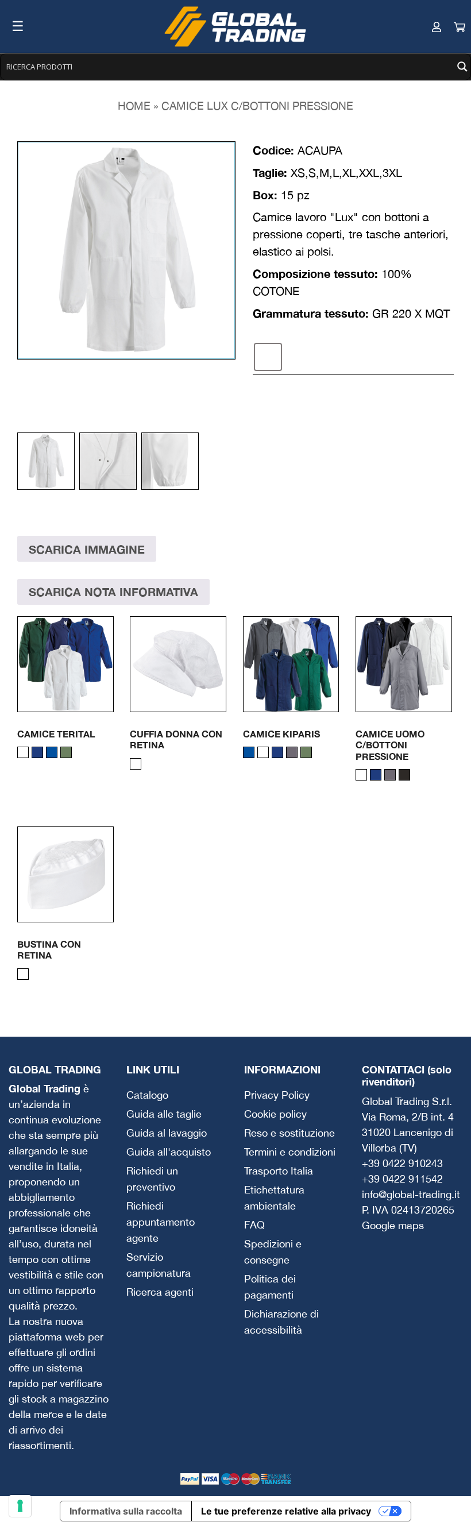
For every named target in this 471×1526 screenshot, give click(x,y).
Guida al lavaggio (166, 1133)
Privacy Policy (277, 1095)
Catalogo (147, 1095)
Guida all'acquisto (168, 1152)
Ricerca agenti (160, 1292)
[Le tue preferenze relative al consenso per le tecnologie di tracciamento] (20, 1506)
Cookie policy (275, 1114)
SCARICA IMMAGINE (87, 549)
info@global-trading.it (411, 1194)
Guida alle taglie (164, 1114)
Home (134, 105)
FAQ (254, 1225)
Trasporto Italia (278, 1171)
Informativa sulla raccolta (126, 1511)
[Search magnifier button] (462, 67)
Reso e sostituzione (289, 1133)
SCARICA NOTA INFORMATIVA (113, 591)
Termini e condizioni (289, 1152)
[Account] (425, 26)
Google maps (393, 1225)
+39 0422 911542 (402, 1179)
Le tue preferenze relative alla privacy (286, 1511)
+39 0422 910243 (402, 1163)
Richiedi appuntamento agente (160, 1222)
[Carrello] (448, 26)
